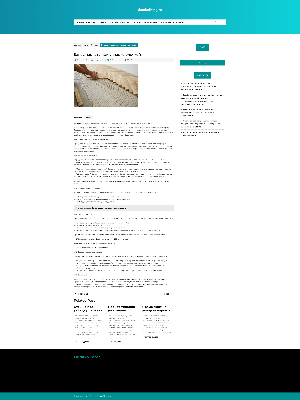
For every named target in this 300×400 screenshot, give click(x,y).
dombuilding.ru (150, 10)
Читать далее (83, 342)
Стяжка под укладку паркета (88, 308)
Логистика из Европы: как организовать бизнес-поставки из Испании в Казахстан (198, 86)
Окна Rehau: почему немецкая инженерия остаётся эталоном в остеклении (198, 112)
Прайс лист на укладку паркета (156, 308)
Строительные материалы (145, 22)
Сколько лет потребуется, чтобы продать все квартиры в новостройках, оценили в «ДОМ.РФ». (201, 124)
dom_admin (98, 60)
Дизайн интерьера (86, 22)
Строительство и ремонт (172, 22)
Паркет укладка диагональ (121, 308)
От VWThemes (104, 396)
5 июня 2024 (82, 60)
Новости (103, 22)
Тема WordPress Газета (85, 396)
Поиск (202, 47)
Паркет (94, 45)
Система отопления (120, 22)
